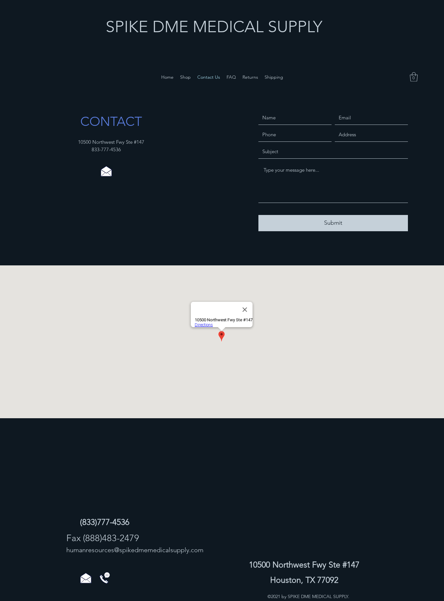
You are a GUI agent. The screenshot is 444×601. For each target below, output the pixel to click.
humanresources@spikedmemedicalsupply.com (134, 550)
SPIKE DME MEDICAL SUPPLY (214, 26)
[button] (414, 77)
